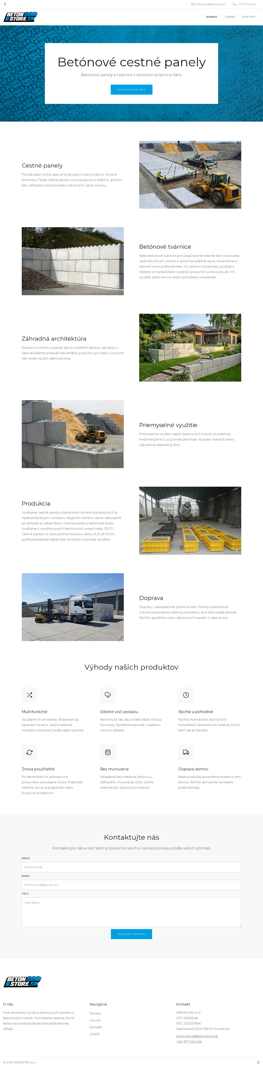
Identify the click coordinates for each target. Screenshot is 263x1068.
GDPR (94, 1034)
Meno (26, 858)
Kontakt (249, 16)
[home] (20, 17)
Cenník (230, 16)
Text (25, 893)
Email (26, 875)
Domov (211, 16)
